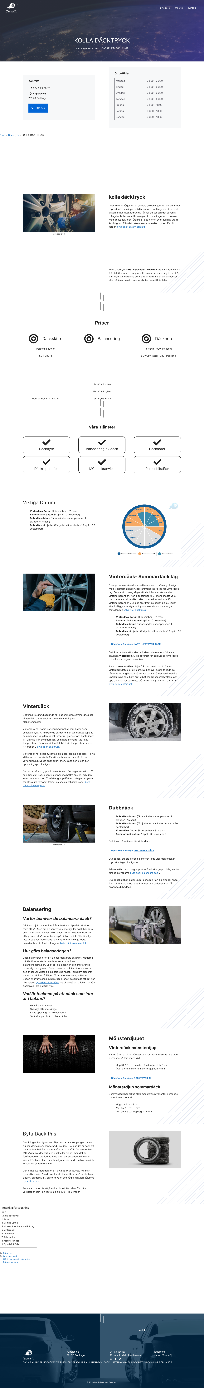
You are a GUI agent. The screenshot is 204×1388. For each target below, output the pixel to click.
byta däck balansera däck (144, 872)
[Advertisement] (83, 161)
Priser (7, 1219)
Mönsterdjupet (11, 1240)
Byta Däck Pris (11, 1244)
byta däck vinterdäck (120, 684)
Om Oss (179, 8)
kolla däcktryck (11, 1215)
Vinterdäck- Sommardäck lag (19, 1226)
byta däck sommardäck (73, 943)
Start (3, 135)
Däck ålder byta (10, 1262)
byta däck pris (31, 1181)
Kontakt (192, 8)
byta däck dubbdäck (47, 982)
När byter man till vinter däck (16, 1259)
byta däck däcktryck (48, 746)
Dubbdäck (9, 1233)
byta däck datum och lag (131, 226)
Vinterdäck (9, 1230)
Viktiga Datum (11, 1222)
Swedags (113, 1382)
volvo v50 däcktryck (135, 610)
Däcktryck (13, 135)
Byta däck (165, 8)
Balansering (9, 1237)
